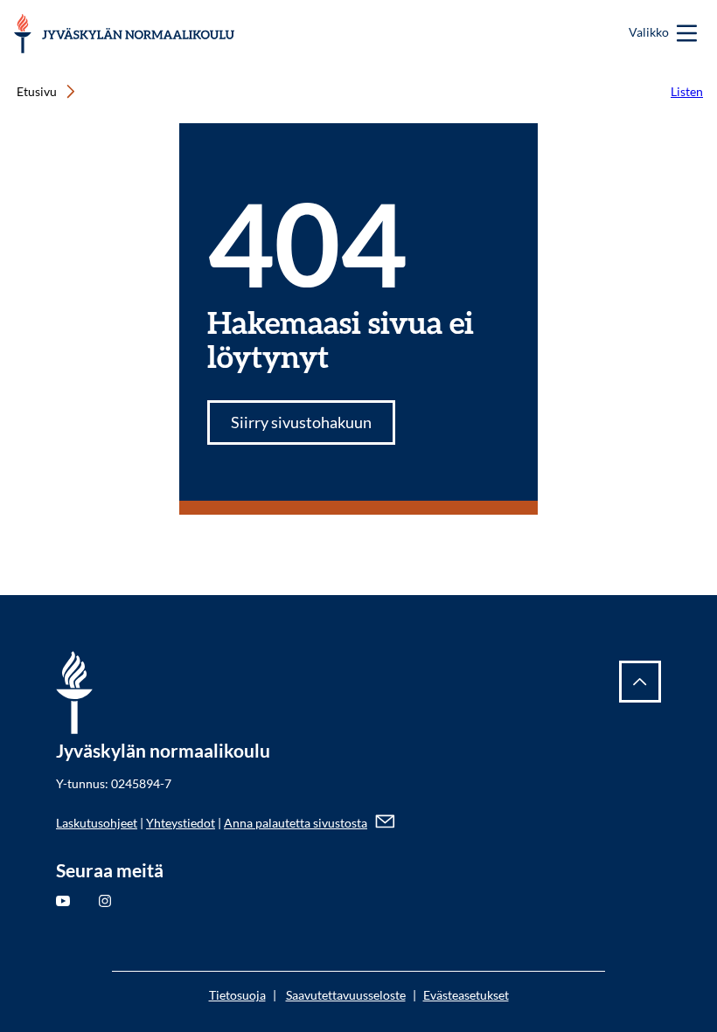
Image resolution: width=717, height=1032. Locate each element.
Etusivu (37, 91)
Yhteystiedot (180, 822)
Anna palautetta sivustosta (295, 822)
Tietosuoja (237, 994)
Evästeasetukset (466, 994)
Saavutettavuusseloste (346, 994)
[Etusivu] (125, 33)
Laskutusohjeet (96, 822)
